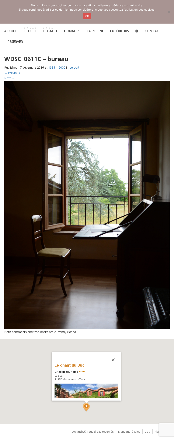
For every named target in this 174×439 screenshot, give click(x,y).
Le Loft (74, 67)
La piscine (95, 31)
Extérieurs (119, 31)
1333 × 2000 (56, 67)
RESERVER (15, 41)
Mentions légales (129, 431)
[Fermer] (113, 360)
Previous (12, 73)
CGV (147, 431)
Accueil (10, 31)
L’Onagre (72, 31)
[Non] (169, 12)
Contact (153, 31)
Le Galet (50, 29)
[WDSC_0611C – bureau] (87, 205)
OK (87, 16)
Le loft (30, 29)
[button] (86, 407)
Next (9, 78)
